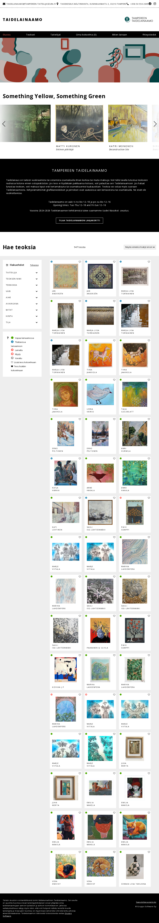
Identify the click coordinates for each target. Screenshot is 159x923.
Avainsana (12, 303)
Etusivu (7, 34)
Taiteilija (11, 272)
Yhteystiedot (149, 34)
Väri (8, 291)
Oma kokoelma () (86, 34)
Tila (8, 322)
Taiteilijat (55, 34)
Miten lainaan (119, 34)
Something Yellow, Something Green (54, 96)
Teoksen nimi (14, 278)
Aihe (8, 297)
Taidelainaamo (23, 19)
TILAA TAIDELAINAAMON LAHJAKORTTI (79, 220)
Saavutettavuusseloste (146, 902)
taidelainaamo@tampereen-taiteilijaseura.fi (31, 4)
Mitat (9, 310)
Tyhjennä (34, 265)
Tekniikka (11, 285)
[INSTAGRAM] (154, 4)
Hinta (9, 316)
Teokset (30, 34)
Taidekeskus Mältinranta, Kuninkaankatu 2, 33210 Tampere (93, 4)
